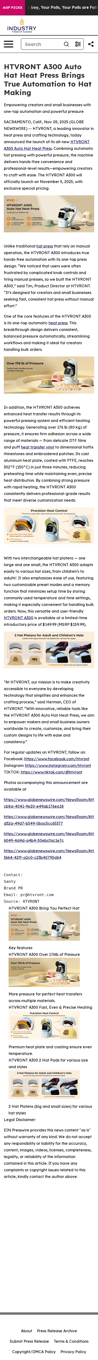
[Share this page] (91, 44)
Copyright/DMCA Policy (34, 1351)
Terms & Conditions (71, 1341)
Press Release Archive (57, 1330)
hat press (44, 246)
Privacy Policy (73, 1351)
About (26, 1330)
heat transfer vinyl (37, 447)
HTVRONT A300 (18, 617)
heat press (58, 323)
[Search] (66, 44)
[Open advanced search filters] (77, 44)
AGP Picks (12, 7)
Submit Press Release (29, 1341)
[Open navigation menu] (8, 44)
